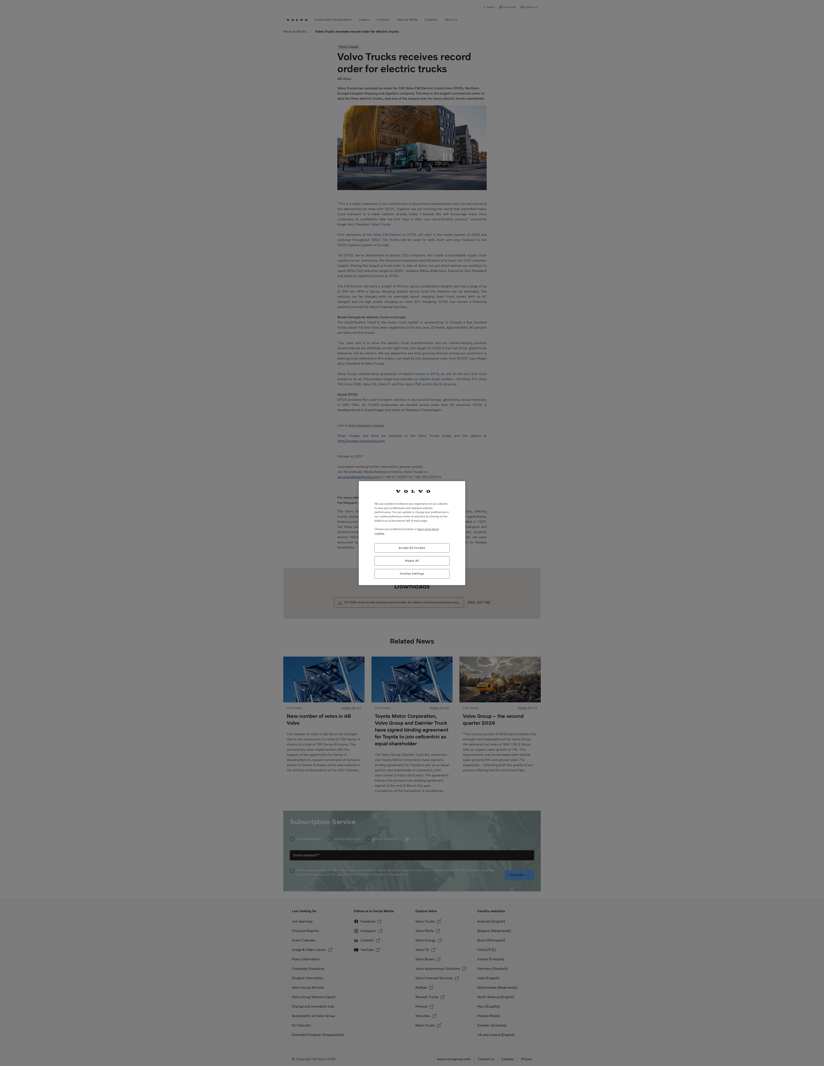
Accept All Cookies (412, 547)
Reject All (412, 560)
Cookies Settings (412, 573)
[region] (412, 533)
